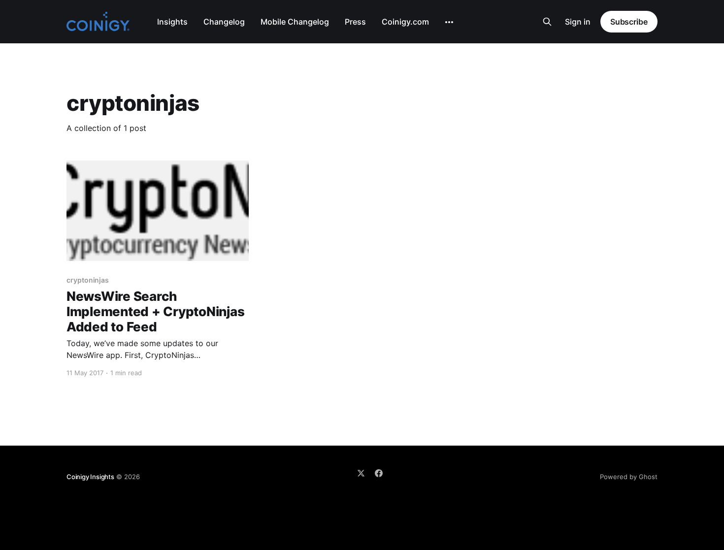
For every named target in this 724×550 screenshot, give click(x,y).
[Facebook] (379, 473)
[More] (449, 22)
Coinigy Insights (90, 477)
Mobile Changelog (295, 22)
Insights (172, 22)
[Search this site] (547, 22)
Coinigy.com (405, 22)
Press (355, 22)
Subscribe (629, 22)
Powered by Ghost (629, 477)
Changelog (224, 22)
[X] (361, 473)
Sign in (578, 22)
